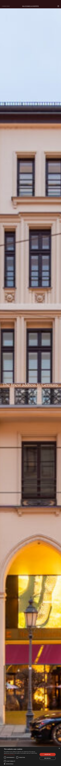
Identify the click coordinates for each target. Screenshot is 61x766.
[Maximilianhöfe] (30, 6)
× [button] (59, 748)
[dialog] (30, 756)
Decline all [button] (47, 758)
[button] (21, 764)
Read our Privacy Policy (9, 754)
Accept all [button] (48, 754)
